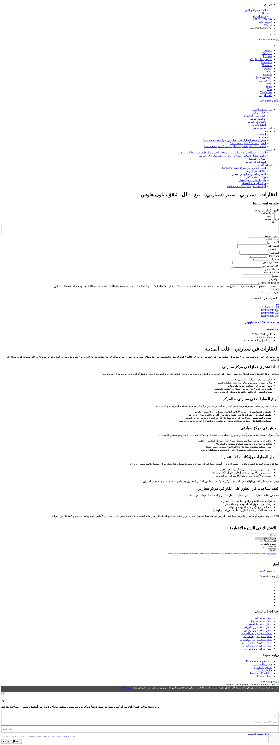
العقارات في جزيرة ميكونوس (256, 642)
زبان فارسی (265, 80)
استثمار (268, 149)
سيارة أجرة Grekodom (254, 183)
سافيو (262, 286)
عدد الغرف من (271, 262)
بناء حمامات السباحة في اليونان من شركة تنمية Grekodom (235, 146)
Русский (267, 56)
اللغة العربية (265, 95)
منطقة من (273, 249)
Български (266, 62)
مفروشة (231, 286)
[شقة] (265, 216)
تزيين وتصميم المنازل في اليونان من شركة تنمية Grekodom (234, 140)
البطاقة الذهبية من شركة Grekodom (246, 186)
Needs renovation (186, 286)
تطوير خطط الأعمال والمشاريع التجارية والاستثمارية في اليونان (232, 155)
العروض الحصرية (263, 667)
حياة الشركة (259, 16)
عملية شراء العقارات (255, 115)
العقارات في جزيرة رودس (258, 630)
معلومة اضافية (258, 118)
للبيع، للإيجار (272, 210)
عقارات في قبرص (262, 128)
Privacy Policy (271, 553)
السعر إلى (273, 245)
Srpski (269, 86)
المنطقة (274, 252)
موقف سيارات (247, 286)
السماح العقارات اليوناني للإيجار (249, 174)
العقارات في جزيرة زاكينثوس (256, 633)
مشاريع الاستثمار (257, 158)
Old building (143, 286)
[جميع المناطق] (265, 538)
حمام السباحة (206, 286)
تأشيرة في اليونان (256, 121)
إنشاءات (267, 131)
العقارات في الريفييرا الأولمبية (256, 639)
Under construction (123, 286)
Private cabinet (264, 676)
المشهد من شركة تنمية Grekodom (248, 143)
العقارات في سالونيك (261, 621)
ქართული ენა (264, 77)
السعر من (273, 242)
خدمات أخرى (265, 164)
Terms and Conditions (261, 673)
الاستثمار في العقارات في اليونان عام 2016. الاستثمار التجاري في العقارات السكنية (222, 152)
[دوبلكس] (265, 219)
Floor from (273, 256)
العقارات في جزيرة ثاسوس (257, 636)
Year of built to (271, 272)
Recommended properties (259, 661)
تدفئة (220, 286)
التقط (274, 289)
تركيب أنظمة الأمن (256, 177)
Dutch (269, 71)
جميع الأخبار (266, 571)
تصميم (262, 137)
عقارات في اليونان (262, 109)
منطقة (275, 222)
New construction (100, 286)
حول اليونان (259, 112)
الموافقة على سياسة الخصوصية (261, 734)
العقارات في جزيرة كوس (258, 648)
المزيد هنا (127, 687)
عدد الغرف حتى (270, 265)
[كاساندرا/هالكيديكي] (265, 541)
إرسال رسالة (11, 741)
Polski (269, 83)
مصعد (272, 286)
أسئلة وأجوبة (259, 124)
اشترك (272, 550)
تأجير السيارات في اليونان (252, 180)
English (268, 50)
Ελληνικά (267, 53)
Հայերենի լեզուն (261, 59)
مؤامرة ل (273, 279)
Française (267, 74)
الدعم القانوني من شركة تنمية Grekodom (244, 168)
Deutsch (268, 68)
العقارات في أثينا (263, 618)
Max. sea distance (270, 282)
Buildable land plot (163, 286)
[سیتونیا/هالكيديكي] (265, 544)
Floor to (275, 259)
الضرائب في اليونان (255, 161)
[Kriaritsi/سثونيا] (265, 546)
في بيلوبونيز (272, 328)
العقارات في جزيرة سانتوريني (256, 645)
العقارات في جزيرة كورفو (258, 627)
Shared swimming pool (75, 286)
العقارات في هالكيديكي (260, 624)
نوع (277, 219)
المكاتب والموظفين (255, 10)
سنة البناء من (271, 269)
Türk (269, 89)
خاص (57, 286)
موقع (276, 275)
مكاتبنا (262, 13)
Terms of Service (63, 736)
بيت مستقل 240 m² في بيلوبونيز (262, 322)
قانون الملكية (272, 236)
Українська (266, 92)
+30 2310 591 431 (262, 19)
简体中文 (267, 65)
